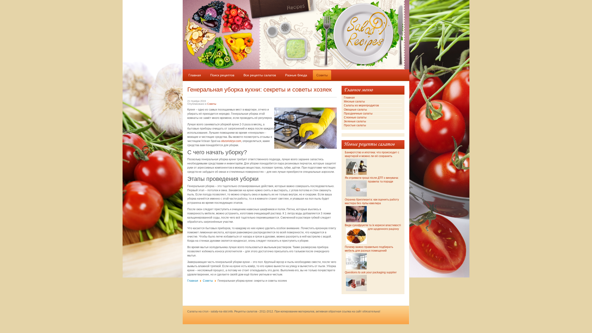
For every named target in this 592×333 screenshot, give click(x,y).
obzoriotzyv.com (231, 141)
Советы (211, 103)
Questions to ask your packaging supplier (371, 272)
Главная (192, 280)
